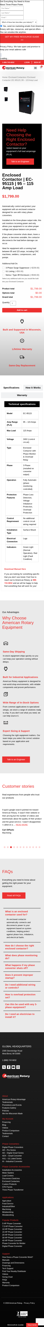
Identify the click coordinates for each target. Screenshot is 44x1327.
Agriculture (6, 1201)
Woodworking (8, 1215)
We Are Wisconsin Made (12, 1114)
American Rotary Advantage (14, 1099)
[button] (35, 68)
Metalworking (7, 1212)
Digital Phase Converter (12, 1246)
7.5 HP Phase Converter (12, 1226)
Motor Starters (8, 1173)
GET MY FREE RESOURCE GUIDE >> (22, 38)
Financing (6, 1122)
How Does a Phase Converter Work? (17, 1257)
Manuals (5, 1260)
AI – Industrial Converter (12, 1161)
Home (4, 77)
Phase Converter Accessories (16, 1166)
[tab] (11, 388)
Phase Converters (10, 1144)
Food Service (7, 1204)
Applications (8, 1197)
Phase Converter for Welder (13, 1243)
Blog (4, 1125)
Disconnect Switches (11, 1178)
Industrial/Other (8, 1206)
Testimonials (7, 1102)
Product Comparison (10, 1131)
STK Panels (7, 1187)
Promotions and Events (12, 1105)
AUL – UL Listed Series (12, 1159)
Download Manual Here (15, 569)
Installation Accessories (12, 1170)
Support (6, 1254)
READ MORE (22, 825)
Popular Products (10, 1220)
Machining (6, 1209)
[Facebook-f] (8, 1067)
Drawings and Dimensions (13, 1263)
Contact (5, 1136)
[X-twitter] (4, 1067)
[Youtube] (13, 1067)
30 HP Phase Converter (12, 1238)
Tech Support (7, 1268)
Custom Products (9, 1184)
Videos (5, 1128)
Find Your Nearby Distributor (14, 1271)
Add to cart (22, 310)
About (5, 1096)
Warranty (6, 1283)
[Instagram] (18, 1067)
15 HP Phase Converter (12, 1232)
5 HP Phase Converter (11, 1224)
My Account (7, 1119)
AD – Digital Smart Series (13, 1153)
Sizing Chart (7, 1277)
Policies (5, 1111)
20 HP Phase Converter (12, 1235)
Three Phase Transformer (12, 1190)
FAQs (4, 1280)
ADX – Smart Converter (12, 1156)
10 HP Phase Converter (12, 1229)
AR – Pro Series (9, 1150)
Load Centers (7, 1176)
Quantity (6, 302)
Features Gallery (9, 1108)
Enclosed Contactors (17, 77)
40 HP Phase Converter (12, 1241)
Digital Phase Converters (12, 1147)
